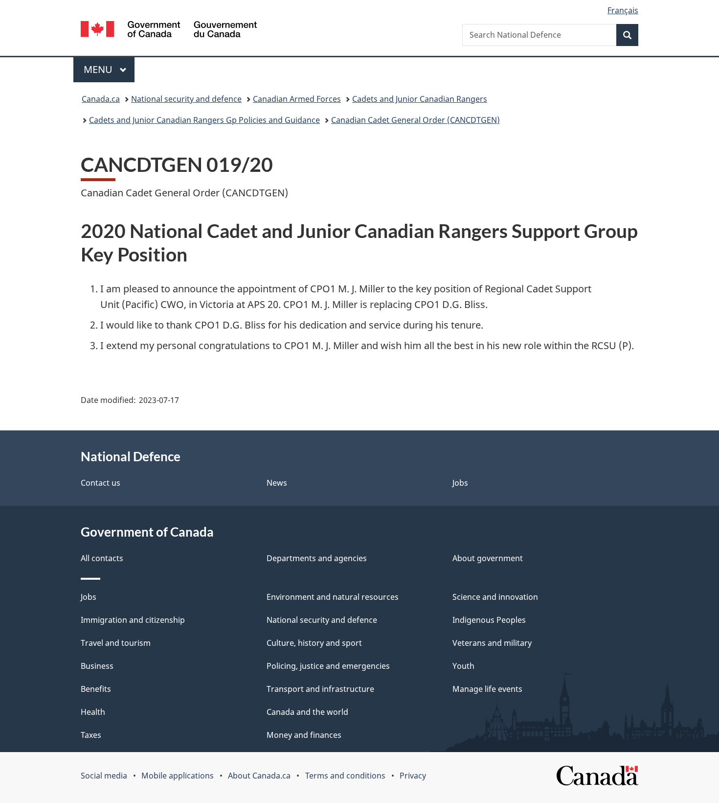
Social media (104, 775)
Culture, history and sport (314, 643)
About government (487, 558)
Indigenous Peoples (489, 619)
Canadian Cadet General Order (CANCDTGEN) (415, 120)
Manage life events (487, 689)
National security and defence (186, 99)
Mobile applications (177, 775)
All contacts (102, 558)
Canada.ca (101, 99)
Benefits (96, 689)
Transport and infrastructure (320, 689)
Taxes (91, 735)
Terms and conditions (345, 775)
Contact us (100, 482)
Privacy (413, 775)
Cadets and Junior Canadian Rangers (419, 99)
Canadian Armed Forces (297, 99)
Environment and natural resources (333, 596)
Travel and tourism (116, 643)
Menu (99, 69)
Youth (463, 666)
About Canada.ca (259, 775)
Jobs (460, 482)
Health (93, 712)
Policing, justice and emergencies (328, 666)
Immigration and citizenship (133, 619)
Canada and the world (307, 712)
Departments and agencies (317, 558)
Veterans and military (492, 643)
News (277, 482)
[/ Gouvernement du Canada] (169, 30)
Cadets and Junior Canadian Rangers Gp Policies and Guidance (204, 120)
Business (97, 666)
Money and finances (304, 735)
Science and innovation (495, 596)
